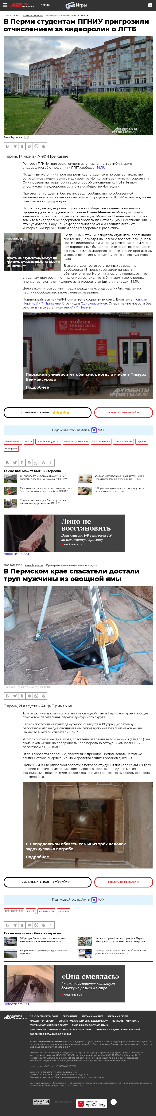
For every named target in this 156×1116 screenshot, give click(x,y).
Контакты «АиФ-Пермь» (126, 1021)
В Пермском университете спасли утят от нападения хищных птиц (119, 490)
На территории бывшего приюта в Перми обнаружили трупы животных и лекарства (120, 940)
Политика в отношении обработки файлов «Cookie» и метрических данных (67, 1077)
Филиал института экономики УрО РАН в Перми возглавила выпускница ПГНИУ (119, 477)
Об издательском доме (44, 1016)
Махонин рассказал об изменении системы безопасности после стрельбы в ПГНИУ (46, 490)
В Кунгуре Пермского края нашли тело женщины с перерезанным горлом (43, 940)
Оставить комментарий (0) (123, 412)
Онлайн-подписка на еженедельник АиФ (83, 1021)
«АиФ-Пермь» (81, 307)
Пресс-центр (70, 1016)
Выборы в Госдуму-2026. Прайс (90, 1025)
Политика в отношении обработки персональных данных (59, 1074)
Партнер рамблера (63, 1102)
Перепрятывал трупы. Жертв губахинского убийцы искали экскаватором (120, 952)
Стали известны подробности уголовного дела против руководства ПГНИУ (45, 502)
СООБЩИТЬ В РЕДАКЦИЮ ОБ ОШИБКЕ (50, 1034)
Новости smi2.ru (16, 554)
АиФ (26, 137)
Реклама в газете (117, 1016)
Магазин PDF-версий (42, 1021)
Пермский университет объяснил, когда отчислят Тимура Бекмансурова (86, 377)
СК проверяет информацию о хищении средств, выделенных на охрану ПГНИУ (43, 477)
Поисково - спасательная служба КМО (27, 687)
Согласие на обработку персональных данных (53, 1072)
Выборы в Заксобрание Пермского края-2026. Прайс (61, 1029)
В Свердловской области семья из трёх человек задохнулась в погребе (76, 846)
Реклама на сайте (92, 1016)
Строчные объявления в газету (49, 1025)
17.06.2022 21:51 (12, 15)
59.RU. (101, 167)
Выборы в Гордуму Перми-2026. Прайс (118, 1029)
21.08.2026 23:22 (13, 565)
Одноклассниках (94, 303)
